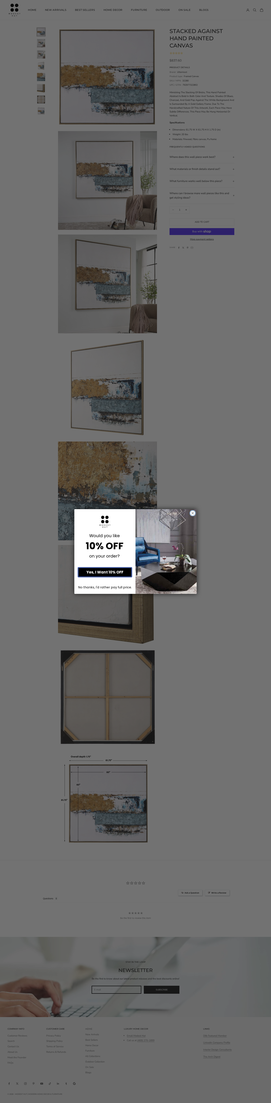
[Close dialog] (192, 513)
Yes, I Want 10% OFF (104, 572)
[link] (105, 521)
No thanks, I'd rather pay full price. (105, 587)
